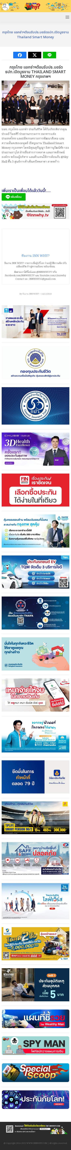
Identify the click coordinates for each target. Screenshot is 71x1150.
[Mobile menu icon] (67, 17)
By (29, 294)
